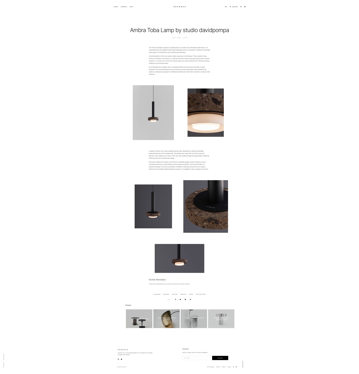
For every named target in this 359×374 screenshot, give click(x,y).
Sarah (173, 37)
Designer (166, 294)
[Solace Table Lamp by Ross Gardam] (166, 318)
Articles (116, 6)
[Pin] (185, 299)
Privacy (229, 367)
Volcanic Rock (201, 294)
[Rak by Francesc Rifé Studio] (139, 318)
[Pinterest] (236, 366)
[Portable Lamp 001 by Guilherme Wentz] (221, 318)
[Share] (175, 299)
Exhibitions (124, 6)
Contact (218, 367)
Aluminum (157, 294)
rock (171, 58)
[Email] (190, 299)
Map (226, 6)
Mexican (183, 294)
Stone (191, 294)
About (131, 6)
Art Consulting (210, 367)
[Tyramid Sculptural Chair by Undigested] (194, 318)
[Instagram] (233, 366)
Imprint (223, 367)
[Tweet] (180, 299)
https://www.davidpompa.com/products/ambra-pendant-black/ (169, 284)
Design (179, 37)
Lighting (175, 294)
